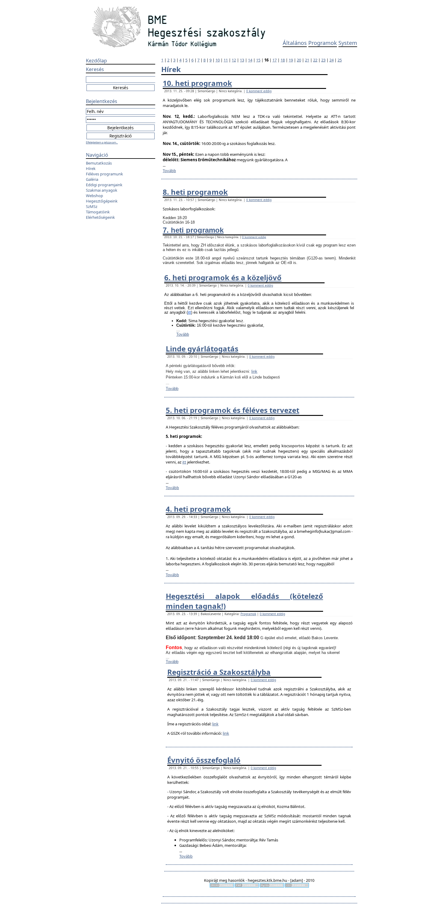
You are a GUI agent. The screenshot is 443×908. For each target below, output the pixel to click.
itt (189, 312)
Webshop (94, 195)
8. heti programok (195, 192)
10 (217, 60)
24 (331, 60)
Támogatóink (98, 212)
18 (283, 60)
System (347, 42)
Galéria (92, 179)
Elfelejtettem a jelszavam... (102, 142)
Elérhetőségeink (100, 217)
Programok (322, 42)
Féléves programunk (104, 174)
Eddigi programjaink (104, 184)
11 (226, 60)
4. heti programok (198, 509)
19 (291, 60)
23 (323, 60)
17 (274, 60)
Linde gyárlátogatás (202, 348)
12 (234, 60)
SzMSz (91, 206)
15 (258, 60)
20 (299, 60)
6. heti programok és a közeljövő (222, 277)
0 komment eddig (259, 91)
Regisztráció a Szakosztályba (219, 672)
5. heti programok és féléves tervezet (232, 410)
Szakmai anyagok (101, 190)
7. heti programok (193, 230)
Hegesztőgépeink (102, 201)
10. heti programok (197, 83)
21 (307, 60)
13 (242, 60)
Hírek (91, 168)
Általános (295, 42)
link (254, 371)
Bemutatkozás (99, 163)
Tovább (169, 170)
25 (340, 60)
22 (315, 60)
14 (250, 60)
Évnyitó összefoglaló (203, 760)
